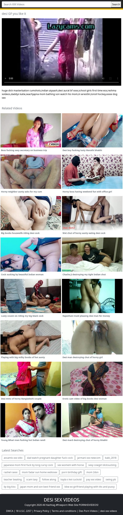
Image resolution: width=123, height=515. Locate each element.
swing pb (111, 479)
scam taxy (32, 479)
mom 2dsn (92, 472)
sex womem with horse (70, 465)
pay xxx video (93, 479)
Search (116, 4)
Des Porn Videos (88, 511)
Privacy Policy (41, 511)
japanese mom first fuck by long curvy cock (28, 465)
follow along (49, 479)
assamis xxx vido (13, 457)
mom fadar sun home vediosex (39, 472)
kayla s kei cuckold (71, 479)
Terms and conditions (64, 511)
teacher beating (13, 479)
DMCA (9, 511)
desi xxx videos (108, 511)
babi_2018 (110, 457)
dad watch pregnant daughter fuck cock (50, 457)
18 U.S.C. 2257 (23, 511)
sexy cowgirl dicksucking (102, 465)
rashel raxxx (10, 472)
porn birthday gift (72, 472)
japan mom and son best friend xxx (40, 486)
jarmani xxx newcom (88, 457)
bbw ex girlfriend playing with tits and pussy (89, 486)
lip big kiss (10, 486)
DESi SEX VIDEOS (61, 500)
